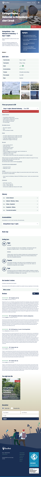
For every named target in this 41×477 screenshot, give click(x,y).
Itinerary (10, 26)
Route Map (19, 26)
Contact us (28, 2)
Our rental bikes (19, 161)
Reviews (27, 26)
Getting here (23, 26)
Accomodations (14, 26)
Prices (7, 26)
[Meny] (38, 2)
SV (32, 2)
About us (21, 460)
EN (34, 2)
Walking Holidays (22, 454)
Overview (3, 26)
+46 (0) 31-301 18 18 (7, 452)
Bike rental (21, 457)
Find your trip (22, 456)
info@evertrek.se (4, 454)
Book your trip (6, 111)
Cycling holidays (22, 452)
